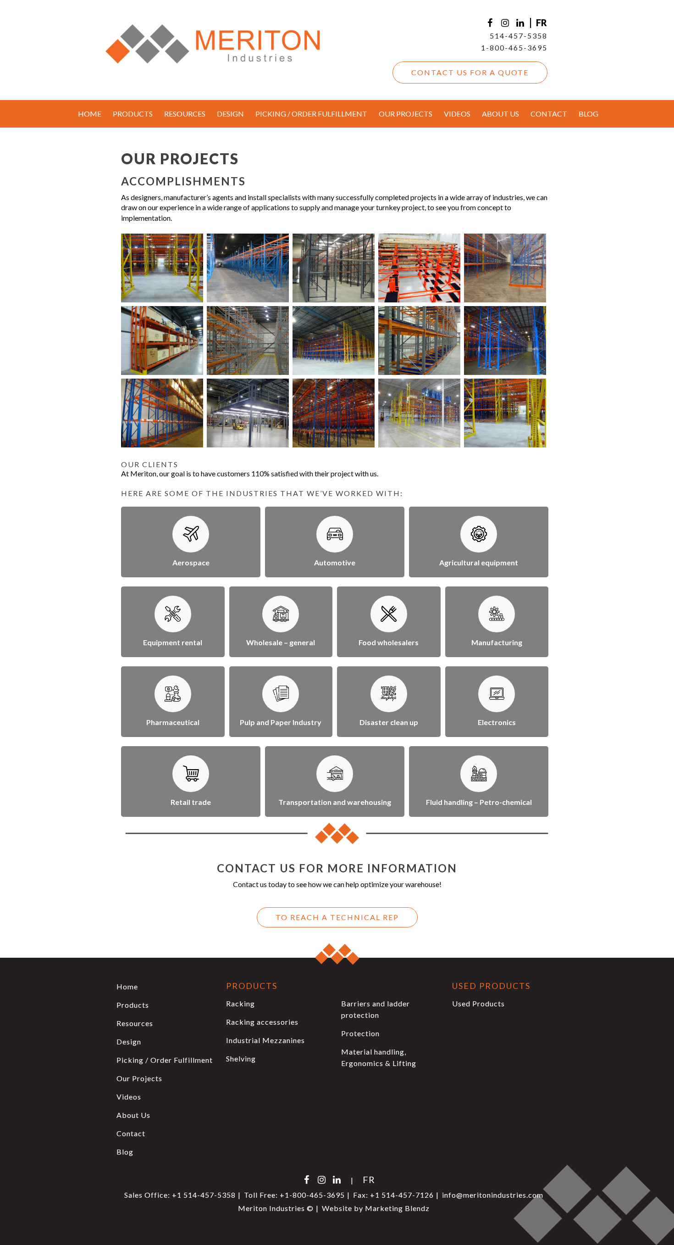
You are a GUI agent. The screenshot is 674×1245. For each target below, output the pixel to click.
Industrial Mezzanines (265, 1040)
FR (541, 22)
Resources (184, 113)
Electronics (497, 722)
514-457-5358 (518, 35)
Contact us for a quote (470, 72)
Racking (240, 1003)
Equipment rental (172, 642)
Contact (548, 113)
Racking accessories (262, 1021)
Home (89, 113)
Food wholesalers (389, 642)
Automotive (334, 562)
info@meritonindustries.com (492, 1194)
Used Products (478, 1003)
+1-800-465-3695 (312, 1194)
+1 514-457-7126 (402, 1194)
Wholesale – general (280, 642)
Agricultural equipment (478, 562)
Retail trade (191, 802)
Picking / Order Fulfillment (311, 113)
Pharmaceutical (172, 722)
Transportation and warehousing (334, 802)
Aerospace (191, 562)
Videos (457, 113)
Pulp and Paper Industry (280, 722)
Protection (360, 1033)
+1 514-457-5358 (204, 1194)
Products (133, 113)
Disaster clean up (388, 722)
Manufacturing (496, 642)
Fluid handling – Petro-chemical (479, 802)
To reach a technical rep (337, 917)
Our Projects (405, 113)
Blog (588, 113)
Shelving (241, 1058)
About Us (500, 113)
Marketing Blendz (397, 1208)
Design (230, 113)
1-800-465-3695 (514, 47)
